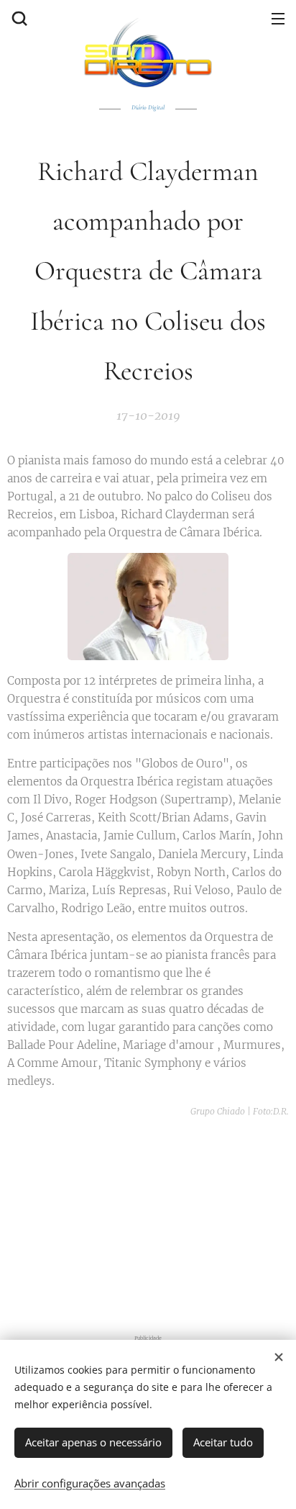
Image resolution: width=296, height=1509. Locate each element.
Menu (278, 18)
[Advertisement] (151, 1221)
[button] (18, 18)
